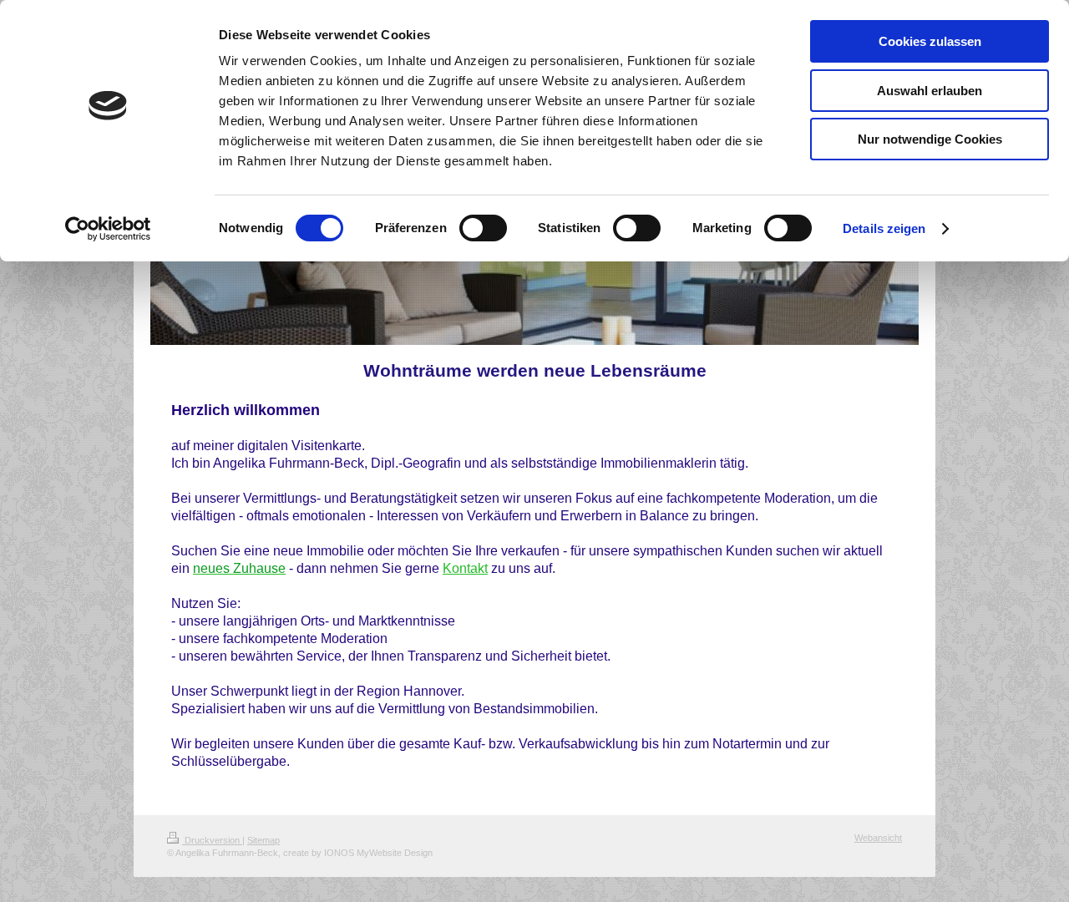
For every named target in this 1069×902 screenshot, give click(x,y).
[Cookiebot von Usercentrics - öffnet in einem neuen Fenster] (108, 228)
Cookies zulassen (930, 41)
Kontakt (465, 568)
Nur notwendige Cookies (930, 139)
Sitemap (263, 840)
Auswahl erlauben (929, 91)
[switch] (483, 228)
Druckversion (212, 840)
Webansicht (878, 838)
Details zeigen (884, 228)
